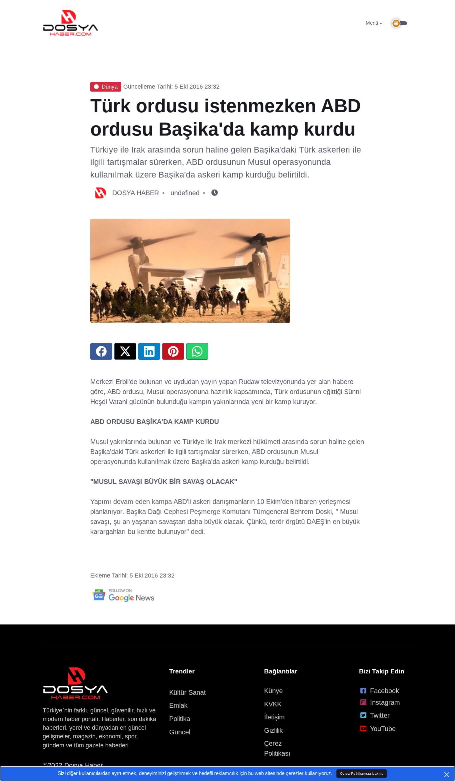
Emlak (178, 705)
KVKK (272, 704)
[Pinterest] (173, 351)
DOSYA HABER (135, 192)
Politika (179, 718)
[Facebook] (101, 351)
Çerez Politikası (277, 748)
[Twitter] (125, 351)
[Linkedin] (149, 351)
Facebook (384, 690)
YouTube (383, 728)
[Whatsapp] (197, 351)
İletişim (274, 717)
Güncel (179, 732)
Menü (372, 23)
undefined (185, 192)
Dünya (110, 87)
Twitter (380, 715)
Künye (273, 690)
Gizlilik (273, 730)
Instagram (385, 702)
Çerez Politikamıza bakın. (361, 773)
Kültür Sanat (187, 692)
